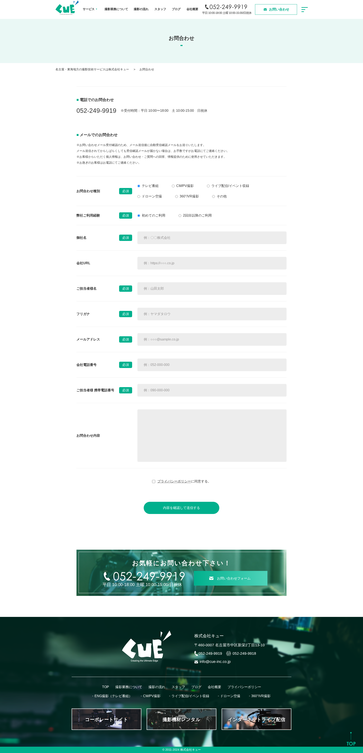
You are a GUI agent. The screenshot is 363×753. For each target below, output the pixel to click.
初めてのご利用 (153, 215)
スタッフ (160, 9)
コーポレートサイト (106, 719)
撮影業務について (116, 9)
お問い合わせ (279, 9)
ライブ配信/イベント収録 (230, 186)
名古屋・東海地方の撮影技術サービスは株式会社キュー (92, 69)
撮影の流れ (141, 9)
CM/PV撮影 (185, 186)
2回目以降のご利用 (197, 215)
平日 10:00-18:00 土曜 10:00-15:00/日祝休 (226, 12)
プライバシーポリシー (174, 481)
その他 (222, 196)
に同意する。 (184, 481)
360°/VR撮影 (189, 196)
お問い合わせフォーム (234, 578)
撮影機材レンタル (181, 719)
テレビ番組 (150, 186)
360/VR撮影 (261, 696)
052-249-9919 (96, 110)
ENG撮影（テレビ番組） (113, 696)
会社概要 (192, 9)
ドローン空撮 (152, 196)
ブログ (176, 9)
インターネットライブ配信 (256, 719)
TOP (105, 687)
